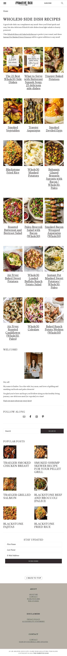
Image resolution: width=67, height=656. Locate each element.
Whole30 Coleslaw (33, 328)
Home (5, 11)
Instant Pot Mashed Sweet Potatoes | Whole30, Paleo (54, 281)
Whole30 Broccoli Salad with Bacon (21, 34)
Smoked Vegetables (13, 129)
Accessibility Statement (33, 621)
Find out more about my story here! (17, 401)
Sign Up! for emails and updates (33, 642)
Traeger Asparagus (33, 129)
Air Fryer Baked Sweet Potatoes (13, 278)
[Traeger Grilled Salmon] (9, 490)
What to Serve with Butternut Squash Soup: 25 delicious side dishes (33, 82)
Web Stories (33, 601)
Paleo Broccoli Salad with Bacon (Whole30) (33, 231)
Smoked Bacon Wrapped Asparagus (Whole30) (54, 231)
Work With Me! (33, 599)
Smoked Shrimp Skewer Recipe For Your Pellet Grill (47, 467)
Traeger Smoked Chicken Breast (17, 464)
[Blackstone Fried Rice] (40, 519)
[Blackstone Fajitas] (9, 519)
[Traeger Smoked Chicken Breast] (9, 458)
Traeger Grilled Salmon (17, 496)
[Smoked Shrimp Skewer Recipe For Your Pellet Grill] (40, 458)
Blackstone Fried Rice (13, 171)
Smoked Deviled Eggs (54, 129)
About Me (33, 594)
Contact (33, 596)
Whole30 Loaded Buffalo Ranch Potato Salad (33, 279)
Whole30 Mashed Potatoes (33, 172)
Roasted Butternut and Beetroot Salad (13, 230)
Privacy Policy (33, 619)
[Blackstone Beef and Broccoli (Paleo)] (40, 490)
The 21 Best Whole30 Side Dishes (13, 79)
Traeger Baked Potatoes (54, 77)
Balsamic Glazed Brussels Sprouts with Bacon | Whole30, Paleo (54, 179)
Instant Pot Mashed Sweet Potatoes (17, 37)
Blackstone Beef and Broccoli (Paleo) (48, 498)
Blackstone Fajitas (13, 525)
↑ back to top (33, 578)
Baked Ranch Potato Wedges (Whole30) (54, 329)
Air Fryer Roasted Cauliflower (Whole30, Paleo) (12, 332)
